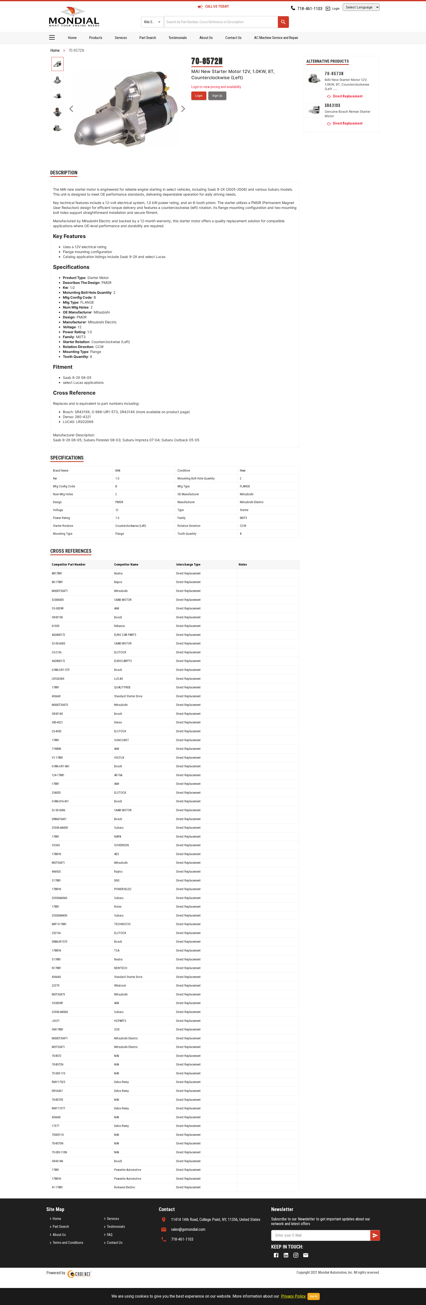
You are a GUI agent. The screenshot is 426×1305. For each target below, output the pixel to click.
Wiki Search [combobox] (152, 22)
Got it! (313, 1296)
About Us (206, 38)
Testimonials (178, 38)
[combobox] (220, 22)
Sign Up (217, 95)
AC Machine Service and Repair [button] (276, 38)
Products (95, 38)
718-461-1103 (309, 8)
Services (121, 38)
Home (72, 38)
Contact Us (233, 38)
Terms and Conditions (68, 1243)
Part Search (148, 38)
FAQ (109, 1235)
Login (335, 8)
